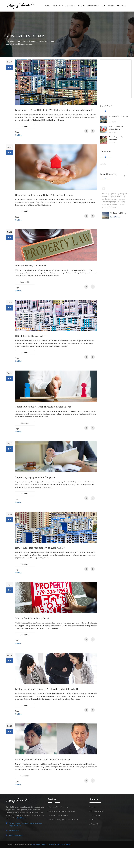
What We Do (95, 815)
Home (47, 5)
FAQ (103, 5)
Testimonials (93, 5)
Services (69, 5)
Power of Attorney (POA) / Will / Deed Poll (63, 820)
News (80, 5)
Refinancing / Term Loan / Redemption (62, 811)
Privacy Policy (60, 844)
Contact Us (122, 5)
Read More (25, 126)
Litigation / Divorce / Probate (58, 815)
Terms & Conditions (47, 844)
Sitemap (68, 844)
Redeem (111, 5)
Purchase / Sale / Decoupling (58, 807)
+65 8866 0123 (14, 830)
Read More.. (21, 818)
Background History (97, 811)
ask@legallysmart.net (16, 835)
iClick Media (35, 844)
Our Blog (18, 135)
